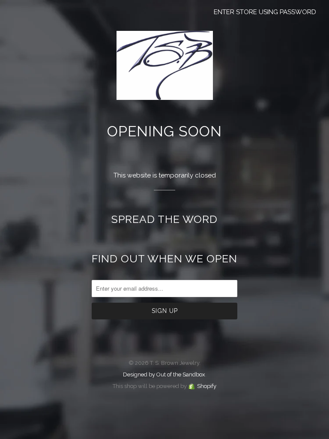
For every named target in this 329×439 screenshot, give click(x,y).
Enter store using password (265, 12)
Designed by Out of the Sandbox (164, 374)
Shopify (206, 386)
